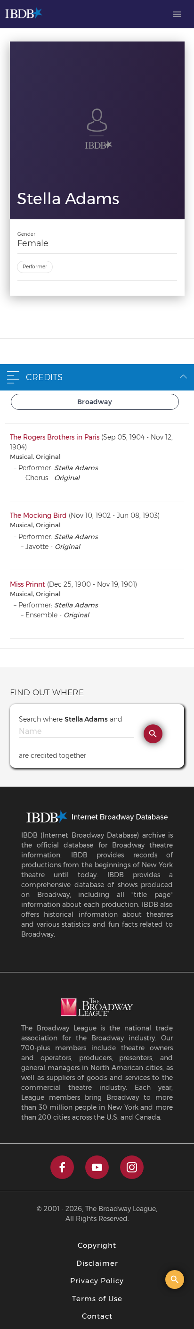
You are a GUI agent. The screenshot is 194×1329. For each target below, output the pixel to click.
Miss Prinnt (27, 584)
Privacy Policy (97, 1280)
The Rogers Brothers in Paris (54, 437)
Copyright (97, 1245)
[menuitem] (177, 14)
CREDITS (44, 377)
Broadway (94, 402)
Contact (97, 1316)
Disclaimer (97, 1263)
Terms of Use (97, 1298)
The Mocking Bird (38, 515)
